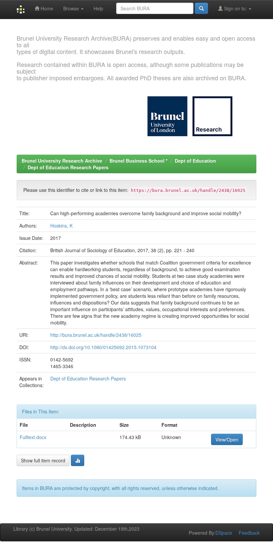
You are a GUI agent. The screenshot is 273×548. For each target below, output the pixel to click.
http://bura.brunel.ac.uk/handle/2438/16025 (95, 334)
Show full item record (43, 460)
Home (46, 8)
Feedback (249, 532)
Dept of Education (195, 160)
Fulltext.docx (33, 437)
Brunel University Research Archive (62, 160)
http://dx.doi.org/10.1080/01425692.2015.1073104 (103, 347)
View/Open (226, 439)
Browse (71, 8)
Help (98, 8)
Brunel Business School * (138, 160)
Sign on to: (235, 8)
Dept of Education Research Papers (68, 167)
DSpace (223, 532)
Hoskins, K (61, 225)
